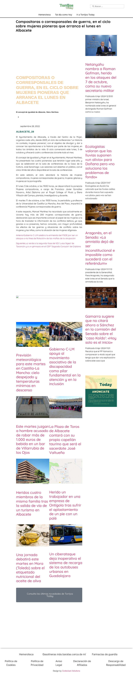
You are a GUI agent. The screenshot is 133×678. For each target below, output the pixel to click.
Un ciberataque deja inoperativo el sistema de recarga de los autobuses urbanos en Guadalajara (65, 565)
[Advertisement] (49, 51)
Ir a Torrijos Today (86, 14)
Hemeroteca (44, 14)
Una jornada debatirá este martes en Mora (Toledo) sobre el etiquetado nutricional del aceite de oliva (30, 567)
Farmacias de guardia (104, 654)
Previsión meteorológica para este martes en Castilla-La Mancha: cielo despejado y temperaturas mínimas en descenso (30, 372)
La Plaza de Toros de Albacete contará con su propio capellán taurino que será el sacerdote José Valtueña (65, 439)
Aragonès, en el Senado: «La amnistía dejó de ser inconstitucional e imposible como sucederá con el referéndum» (100, 248)
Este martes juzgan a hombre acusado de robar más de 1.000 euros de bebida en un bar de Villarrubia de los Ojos (32, 439)
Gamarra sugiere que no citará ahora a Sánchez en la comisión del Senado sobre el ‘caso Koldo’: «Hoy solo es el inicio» (100, 329)
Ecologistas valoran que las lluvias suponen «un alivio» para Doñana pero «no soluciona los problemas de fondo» (100, 161)
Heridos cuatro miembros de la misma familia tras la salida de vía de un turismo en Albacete (32, 503)
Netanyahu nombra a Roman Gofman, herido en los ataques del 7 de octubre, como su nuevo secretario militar (100, 77)
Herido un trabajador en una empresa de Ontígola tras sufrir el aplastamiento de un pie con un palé (65, 505)
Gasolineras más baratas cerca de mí (64, 654)
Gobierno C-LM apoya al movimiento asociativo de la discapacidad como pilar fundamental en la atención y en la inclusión (65, 366)
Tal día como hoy (63, 14)
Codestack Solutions (71, 671)
